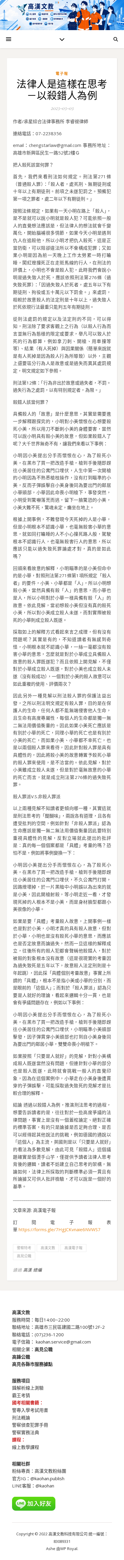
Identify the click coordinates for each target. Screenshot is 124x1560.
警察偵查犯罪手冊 (30, 1425)
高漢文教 (48, 1247)
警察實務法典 (25, 1432)
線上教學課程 (25, 1447)
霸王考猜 (21, 1395)
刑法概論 (21, 1418)
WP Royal (68, 1548)
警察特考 (24, 1247)
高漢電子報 (73, 1247)
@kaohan (45, 1486)
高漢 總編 (32, 1270)
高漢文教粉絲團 (50, 1471)
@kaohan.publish (47, 1478)
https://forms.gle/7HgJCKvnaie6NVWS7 (60, 1229)
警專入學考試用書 (30, 1410)
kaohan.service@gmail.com (63, 1342)
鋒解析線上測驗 (28, 1388)
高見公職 (24, 1256)
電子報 (62, 73)
